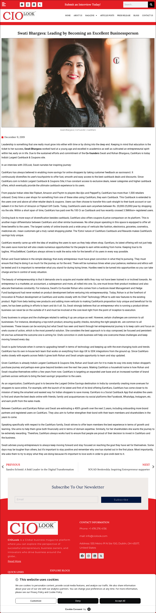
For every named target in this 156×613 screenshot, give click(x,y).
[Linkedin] (34, 4)
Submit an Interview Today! (83, 4)
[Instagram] (28, 4)
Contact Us (147, 15)
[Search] (151, 5)
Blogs (136, 15)
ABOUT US (78, 15)
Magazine (89, 15)
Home (68, 15)
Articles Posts (107, 15)
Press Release (123, 15)
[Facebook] (22, 4)
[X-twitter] (40, 4)
